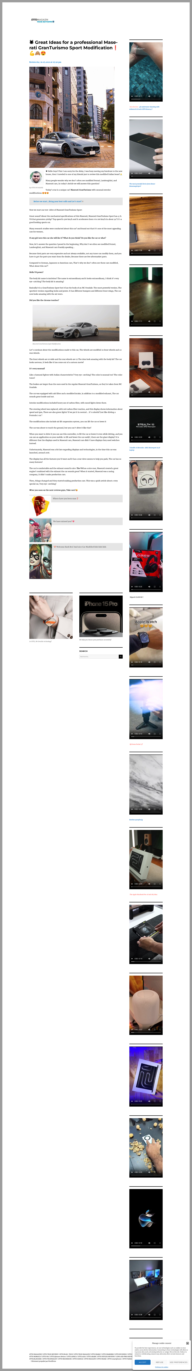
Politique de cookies (161, 1367)
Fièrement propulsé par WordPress (43, 1361)
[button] (187, 1343)
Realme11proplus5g (136, 820)
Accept (142, 1362)
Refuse (159, 1362)
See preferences (178, 1362)
